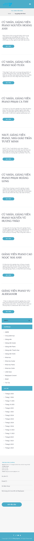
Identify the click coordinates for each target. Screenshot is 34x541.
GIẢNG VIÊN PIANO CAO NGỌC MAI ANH (17, 256)
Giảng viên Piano (10, 346)
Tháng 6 (9, 394)
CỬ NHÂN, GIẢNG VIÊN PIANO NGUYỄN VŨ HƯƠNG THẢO (16, 217)
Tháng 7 (9, 441)
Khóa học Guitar (10, 361)
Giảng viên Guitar (10, 343)
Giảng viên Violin (10, 354)
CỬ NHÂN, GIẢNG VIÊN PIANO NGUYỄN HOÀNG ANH (17, 25)
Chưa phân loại (10, 336)
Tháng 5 (9, 422)
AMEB (7, 332)
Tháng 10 (9, 404)
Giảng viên (8, 339)
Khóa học (8, 357)
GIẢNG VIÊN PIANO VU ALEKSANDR (16, 292)
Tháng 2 (9, 426)
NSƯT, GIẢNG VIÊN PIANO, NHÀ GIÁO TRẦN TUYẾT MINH (17, 138)
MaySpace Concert (11, 375)
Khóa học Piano (10, 365)
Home (9, 13)
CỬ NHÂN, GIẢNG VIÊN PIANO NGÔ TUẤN (16, 63)
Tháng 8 (9, 437)
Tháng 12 (9, 430)
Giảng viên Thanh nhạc (12, 350)
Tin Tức (7, 383)
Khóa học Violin (10, 368)
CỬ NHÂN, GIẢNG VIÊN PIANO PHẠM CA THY (16, 100)
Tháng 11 (9, 401)
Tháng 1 (9, 397)
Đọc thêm (8, 46)
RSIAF (7, 379)
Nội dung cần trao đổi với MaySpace (13, 491)
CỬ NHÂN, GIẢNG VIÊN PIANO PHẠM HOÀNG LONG (16, 178)
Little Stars (8, 372)
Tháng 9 (9, 415)
